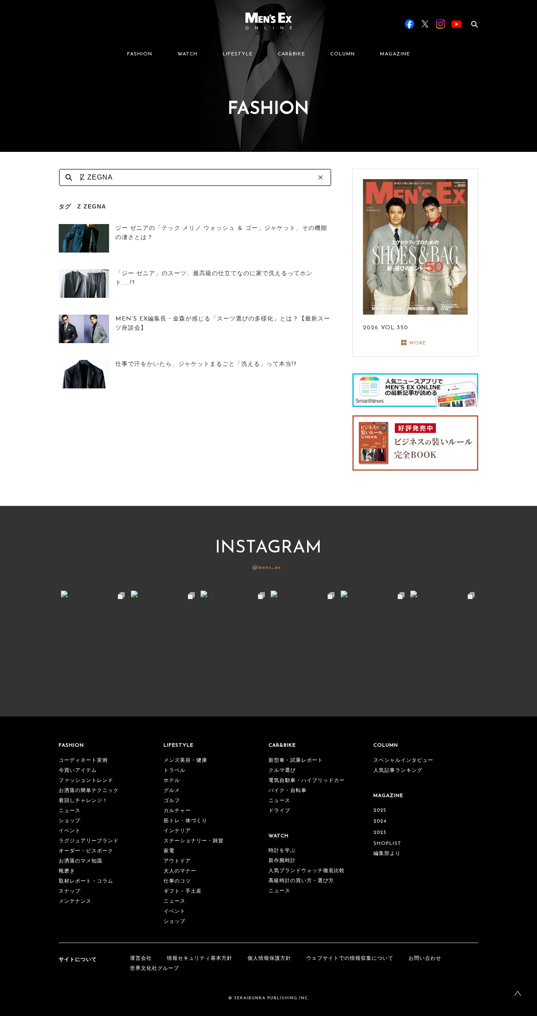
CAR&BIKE (291, 54)
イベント (70, 831)
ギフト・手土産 (183, 891)
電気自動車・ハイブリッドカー (306, 780)
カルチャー (177, 810)
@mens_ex (266, 567)
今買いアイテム (78, 770)
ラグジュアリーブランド (89, 841)
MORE (417, 343)
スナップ (70, 891)
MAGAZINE (395, 54)
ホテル (172, 780)
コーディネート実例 (83, 760)
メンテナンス (75, 901)
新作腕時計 (282, 860)
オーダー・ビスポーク (86, 851)
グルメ (172, 790)
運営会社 (141, 958)
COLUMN (342, 54)
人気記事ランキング (397, 770)
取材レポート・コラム (86, 881)
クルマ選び (282, 770)
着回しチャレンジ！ (83, 800)
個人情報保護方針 (269, 958)
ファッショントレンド (86, 780)
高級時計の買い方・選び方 (301, 880)
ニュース (70, 810)
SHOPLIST (387, 843)
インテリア (177, 831)
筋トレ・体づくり (185, 820)
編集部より (387, 853)
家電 (169, 851)
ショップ (70, 820)
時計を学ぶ (282, 850)
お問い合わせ (425, 958)
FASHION (139, 54)
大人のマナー (180, 871)
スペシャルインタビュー (403, 760)
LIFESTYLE (238, 54)
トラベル (174, 770)
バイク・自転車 (287, 790)
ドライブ (279, 810)
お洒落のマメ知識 (80, 861)
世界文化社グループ (154, 968)
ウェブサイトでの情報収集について (350, 958)
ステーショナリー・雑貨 (194, 841)
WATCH (187, 54)
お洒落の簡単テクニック (89, 790)
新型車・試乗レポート (295, 760)
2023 (379, 832)
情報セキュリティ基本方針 (199, 958)
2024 (379, 821)
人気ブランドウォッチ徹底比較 (306, 870)
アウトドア (177, 861)
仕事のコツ (177, 881)
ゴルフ (172, 800)
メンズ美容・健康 (185, 760)
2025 (379, 810)
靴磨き (67, 871)
